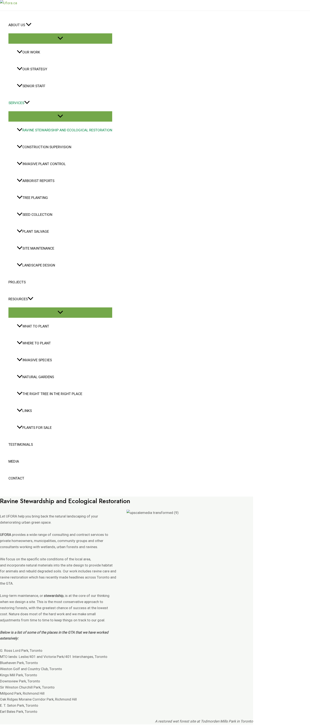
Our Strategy (34, 69)
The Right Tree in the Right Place (52, 394)
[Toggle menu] (60, 38)
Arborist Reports (38, 181)
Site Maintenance (38, 248)
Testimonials (20, 444)
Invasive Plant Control (44, 164)
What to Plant (35, 326)
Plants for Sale (37, 427)
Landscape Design (38, 265)
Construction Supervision (46, 147)
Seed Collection (37, 214)
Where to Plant (36, 343)
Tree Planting (35, 198)
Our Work (31, 52)
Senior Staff (33, 86)
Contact (16, 478)
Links (27, 411)
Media (13, 461)
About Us (17, 25)
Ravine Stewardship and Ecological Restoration (67, 130)
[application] (28, 24)
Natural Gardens (38, 377)
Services (16, 103)
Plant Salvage (35, 231)
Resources (18, 299)
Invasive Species (37, 360)
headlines (76, 577)
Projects (17, 282)
